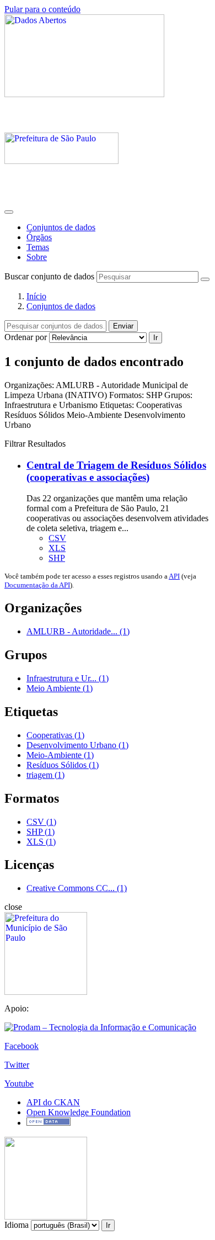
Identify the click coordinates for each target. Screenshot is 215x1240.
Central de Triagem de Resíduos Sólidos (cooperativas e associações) (116, 471)
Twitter (16, 1064)
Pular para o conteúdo (42, 9)
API (174, 576)
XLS (57, 548)
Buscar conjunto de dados (49, 276)
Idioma (16, 1225)
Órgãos (39, 237)
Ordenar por (25, 337)
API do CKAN (53, 1102)
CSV (57, 538)
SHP (57, 558)
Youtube (19, 1083)
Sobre (36, 257)
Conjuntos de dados (60, 227)
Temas (37, 247)
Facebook (21, 1046)
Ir (155, 337)
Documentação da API (37, 585)
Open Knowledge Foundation (78, 1112)
